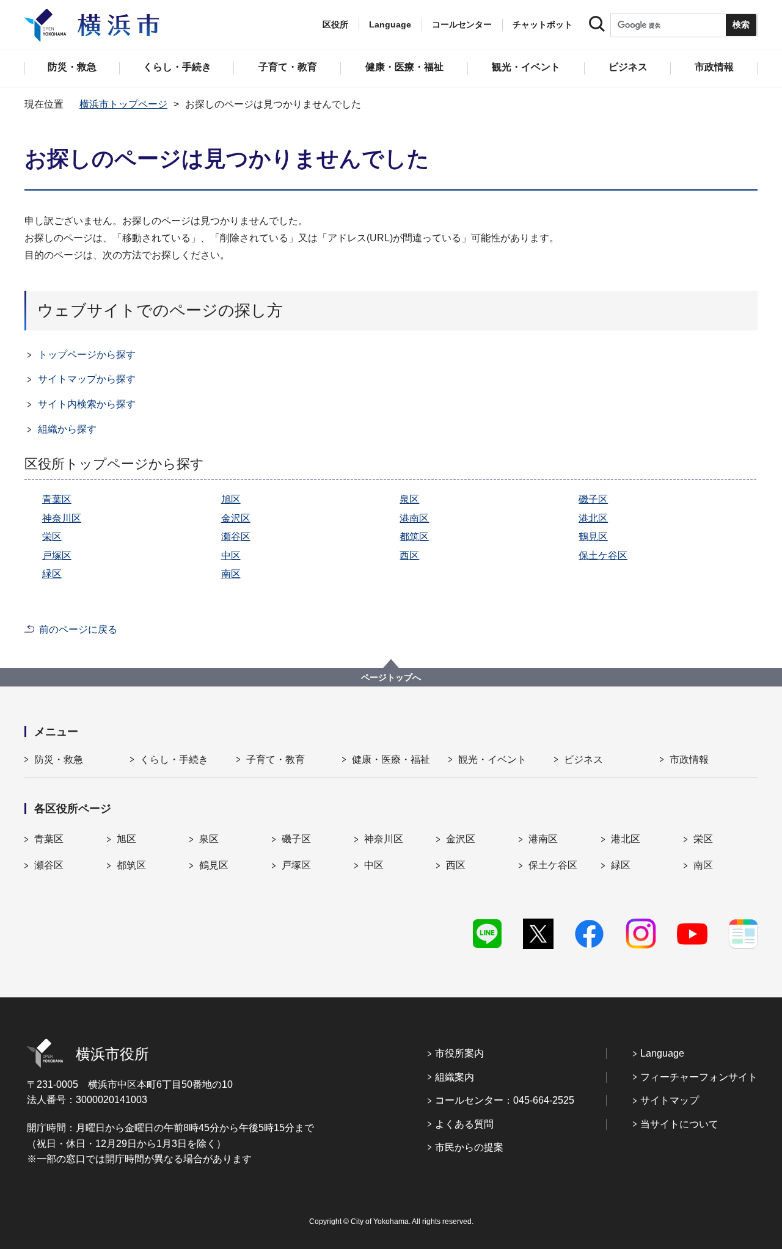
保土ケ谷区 (603, 555)
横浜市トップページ (123, 104)
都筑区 (414, 536)
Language (662, 1053)
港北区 (593, 518)
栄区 (52, 536)
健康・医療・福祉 (391, 759)
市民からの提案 (469, 1147)
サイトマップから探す (87, 379)
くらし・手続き (174, 759)
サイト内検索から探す (87, 404)
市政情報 (689, 759)
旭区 (231, 499)
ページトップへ (391, 677)
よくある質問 (464, 1124)
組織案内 (454, 1077)
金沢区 (235, 518)
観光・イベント (492, 759)
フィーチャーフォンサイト (699, 1077)
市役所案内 (459, 1053)
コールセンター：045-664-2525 (504, 1100)
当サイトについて (679, 1124)
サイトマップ (669, 1100)
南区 (231, 574)
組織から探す (67, 429)
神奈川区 (61, 518)
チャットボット (542, 24)
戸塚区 (56, 555)
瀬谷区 (235, 536)
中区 (231, 555)
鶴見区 (593, 536)
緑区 (52, 574)
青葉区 (56, 499)
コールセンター (462, 24)
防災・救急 (58, 759)
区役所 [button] (335, 24)
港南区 (414, 518)
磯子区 (593, 499)
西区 (409, 555)
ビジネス (583, 759)
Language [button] (390, 24)
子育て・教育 (275, 759)
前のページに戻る (78, 629)
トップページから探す (87, 354)
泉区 (409, 499)
